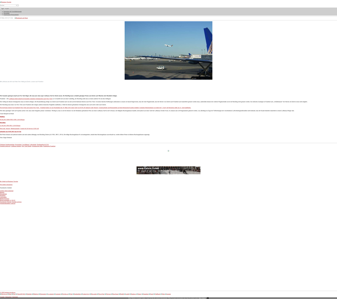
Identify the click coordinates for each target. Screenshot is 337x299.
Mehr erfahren (202, 298)
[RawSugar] (114, 294)
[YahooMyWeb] (20, 294)
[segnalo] (168, 294)
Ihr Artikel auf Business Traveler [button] (9, 181)
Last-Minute (25, 144)
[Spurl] (151, 294)
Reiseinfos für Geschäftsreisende (13, 11)
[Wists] (162, 294)
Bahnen (2, 192)
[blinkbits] (28, 294)
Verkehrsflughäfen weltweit (7, 203)
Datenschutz (8, 297)
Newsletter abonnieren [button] (6, 184)
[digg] (9, 294)
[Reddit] (121, 294)
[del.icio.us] (3, 294)
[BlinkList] (35, 294)
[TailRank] (157, 294)
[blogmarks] (42, 294)
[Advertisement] (168, 88)
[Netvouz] (108, 294)
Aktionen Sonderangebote (7, 144)
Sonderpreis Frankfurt (49, 146)
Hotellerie (2, 195)
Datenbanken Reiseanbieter (11, 14)
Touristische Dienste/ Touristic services (11, 202)
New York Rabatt (26, 146)
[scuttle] (126, 294)
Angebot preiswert (5, 146)
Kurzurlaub (18, 144)
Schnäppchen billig (37, 146)
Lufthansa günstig (16, 146)
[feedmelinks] (77, 294)
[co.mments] (50, 294)
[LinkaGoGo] (85, 294)
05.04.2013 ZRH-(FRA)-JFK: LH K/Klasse (12, 119)
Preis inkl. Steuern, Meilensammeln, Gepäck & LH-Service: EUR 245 (19, 128)
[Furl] (13, 294)
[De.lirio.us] (64, 294)
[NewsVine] (100, 294)
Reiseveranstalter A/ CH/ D (7, 200)
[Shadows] (133, 294)
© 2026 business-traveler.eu (7, 292)
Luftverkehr (33, 144)
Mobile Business (4, 198)
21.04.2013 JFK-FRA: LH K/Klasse (10, 125)
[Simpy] (138, 294)
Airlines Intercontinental (6, 191)
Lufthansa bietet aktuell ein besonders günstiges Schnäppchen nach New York (30, 98)
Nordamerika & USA (43, 144)
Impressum (15, 297)
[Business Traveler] (5, 2)
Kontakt (2, 297)
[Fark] (70, 294)
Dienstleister (3, 194)
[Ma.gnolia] (93, 294)
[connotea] (57, 294)
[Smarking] (145, 294)
